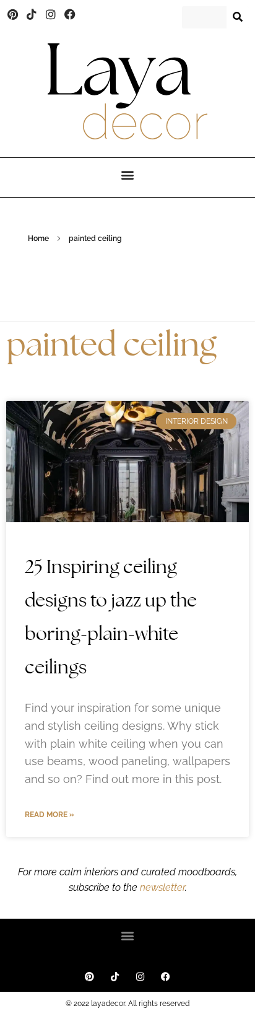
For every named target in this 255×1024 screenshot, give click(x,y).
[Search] (238, 17)
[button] (128, 174)
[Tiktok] (32, 14)
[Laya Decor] (127, 91)
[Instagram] (51, 14)
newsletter (161, 887)
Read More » (49, 814)
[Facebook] (70, 14)
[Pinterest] (13, 14)
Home (38, 238)
